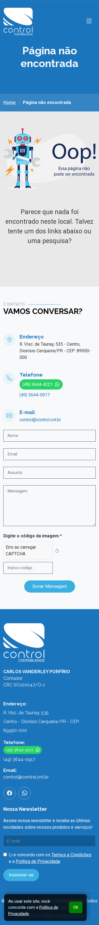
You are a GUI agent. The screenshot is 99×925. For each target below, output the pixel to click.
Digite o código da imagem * (32, 536)
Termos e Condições (71, 854)
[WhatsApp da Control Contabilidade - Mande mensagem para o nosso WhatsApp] (24, 793)
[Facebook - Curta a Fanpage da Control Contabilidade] (9, 793)
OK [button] (75, 907)
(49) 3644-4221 (38, 384)
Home (9, 102)
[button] (89, 21)
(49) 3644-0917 (35, 395)
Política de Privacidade (38, 861)
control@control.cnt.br (40, 419)
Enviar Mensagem (49, 586)
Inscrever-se (21, 875)
